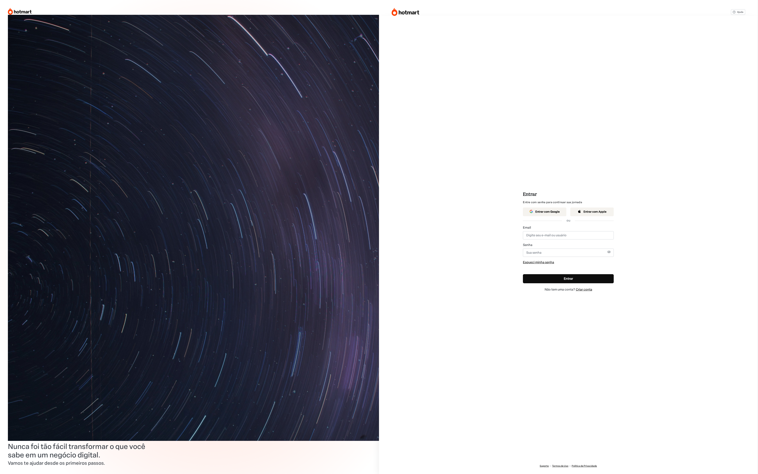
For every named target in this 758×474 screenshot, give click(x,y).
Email (527, 227)
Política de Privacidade (584, 466)
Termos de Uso (560, 466)
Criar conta (584, 289)
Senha (527, 245)
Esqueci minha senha (538, 262)
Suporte (544, 466)
